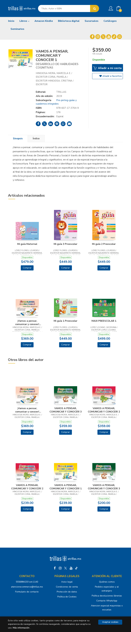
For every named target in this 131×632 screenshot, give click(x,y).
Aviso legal (67, 581)
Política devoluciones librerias (107, 595)
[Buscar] (94, 8)
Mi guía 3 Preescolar (65, 244)
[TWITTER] (103, 36)
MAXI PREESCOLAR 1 (104, 320)
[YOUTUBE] (108, 36)
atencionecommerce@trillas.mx (27, 586)
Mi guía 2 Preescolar (104, 244)
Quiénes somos (107, 581)
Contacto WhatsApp (106, 600)
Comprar (27, 267)
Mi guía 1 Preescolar (65, 320)
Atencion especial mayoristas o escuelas (107, 607)
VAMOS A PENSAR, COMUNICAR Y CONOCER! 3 (66, 410)
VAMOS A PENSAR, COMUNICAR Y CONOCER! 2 (104, 410)
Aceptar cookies (110, 622)
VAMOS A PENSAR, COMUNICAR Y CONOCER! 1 (66, 487)
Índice (36, 138)
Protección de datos (67, 591)
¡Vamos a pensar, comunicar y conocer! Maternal (27, 322)
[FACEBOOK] (92, 36)
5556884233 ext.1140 (27, 581)
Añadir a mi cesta (109, 68)
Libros (23, 21)
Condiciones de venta (67, 586)
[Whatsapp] (119, 36)
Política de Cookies (67, 596)
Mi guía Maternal (27, 244)
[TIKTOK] (114, 36)
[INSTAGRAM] (97, 36)
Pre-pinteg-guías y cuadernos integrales (56, 102)
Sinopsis (18, 138)
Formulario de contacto (27, 591)
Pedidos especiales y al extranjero (107, 588)
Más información (21, 627)
